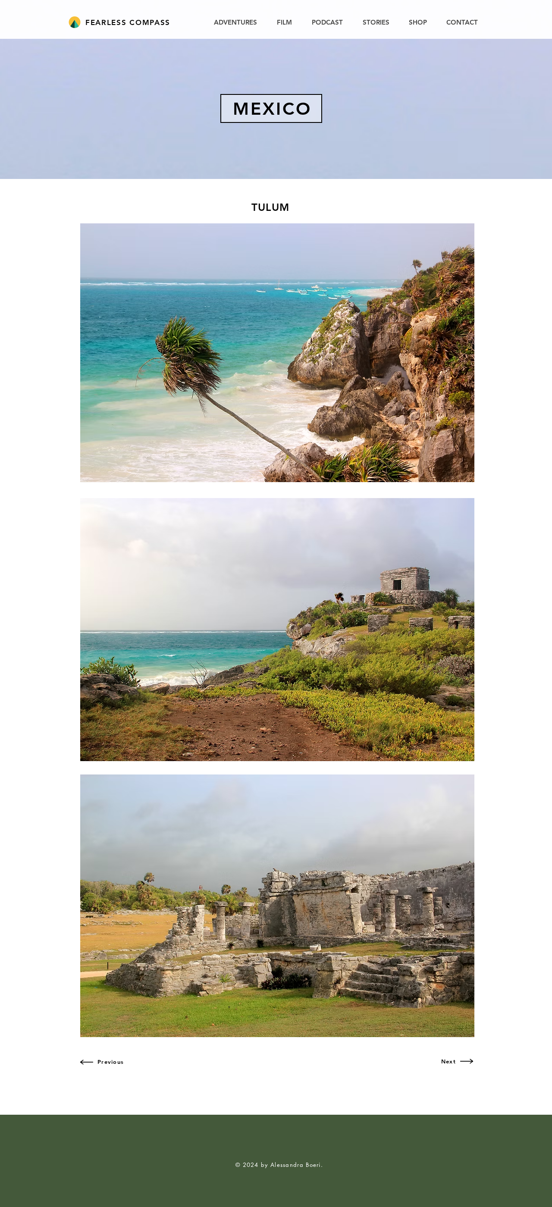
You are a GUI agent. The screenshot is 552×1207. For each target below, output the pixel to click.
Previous (110, 1061)
